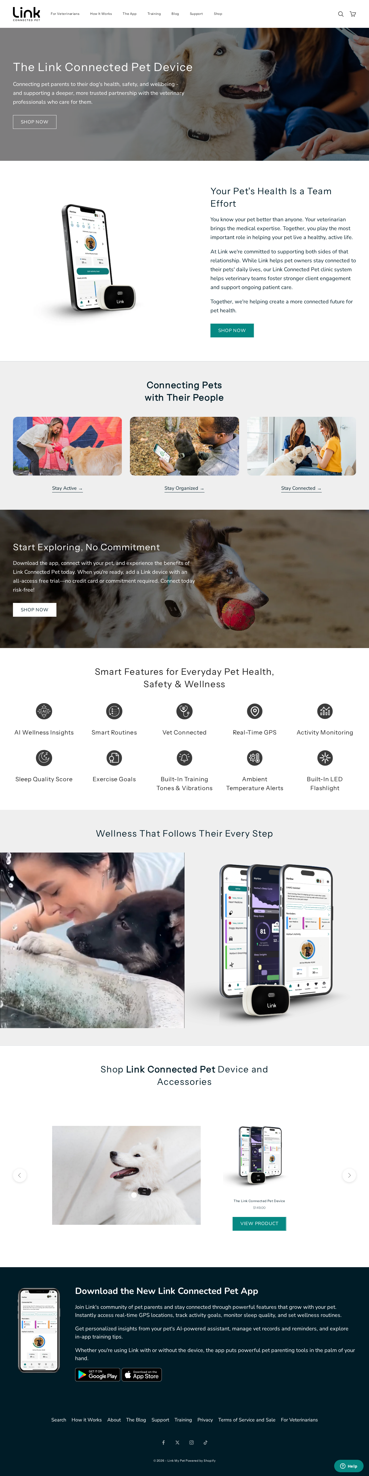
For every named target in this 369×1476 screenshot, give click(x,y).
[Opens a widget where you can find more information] (349, 1466)
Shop (218, 14)
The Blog (136, 1420)
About (114, 1420)
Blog (175, 14)
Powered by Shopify (201, 1460)
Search (58, 1420)
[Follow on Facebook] (163, 1442)
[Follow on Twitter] (177, 1442)
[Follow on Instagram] (191, 1442)
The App (129, 14)
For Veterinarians (65, 14)
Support (196, 14)
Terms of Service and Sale (247, 1420)
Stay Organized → (184, 488)
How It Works (101, 14)
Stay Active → (67, 488)
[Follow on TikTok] (205, 1442)
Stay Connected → (301, 488)
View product (259, 1223)
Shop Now (35, 122)
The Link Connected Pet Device (259, 1201)
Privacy (205, 1420)
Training (154, 14)
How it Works (87, 1420)
